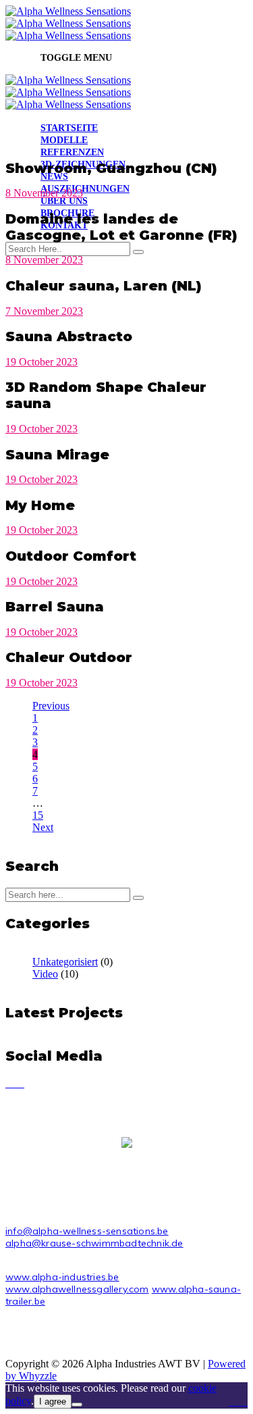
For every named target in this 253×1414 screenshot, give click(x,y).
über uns (64, 201)
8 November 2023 (44, 193)
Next (42, 827)
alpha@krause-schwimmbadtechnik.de (94, 1243)
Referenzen (72, 152)
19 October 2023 (41, 362)
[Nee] (77, 1405)
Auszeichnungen (85, 189)
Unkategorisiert (65, 961)
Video (45, 974)
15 (37, 815)
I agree (52, 1401)
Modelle (64, 140)
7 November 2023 (44, 311)
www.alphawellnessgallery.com (77, 1289)
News (54, 177)
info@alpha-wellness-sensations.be (87, 1231)
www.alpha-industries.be (62, 1277)
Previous (50, 705)
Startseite (69, 128)
